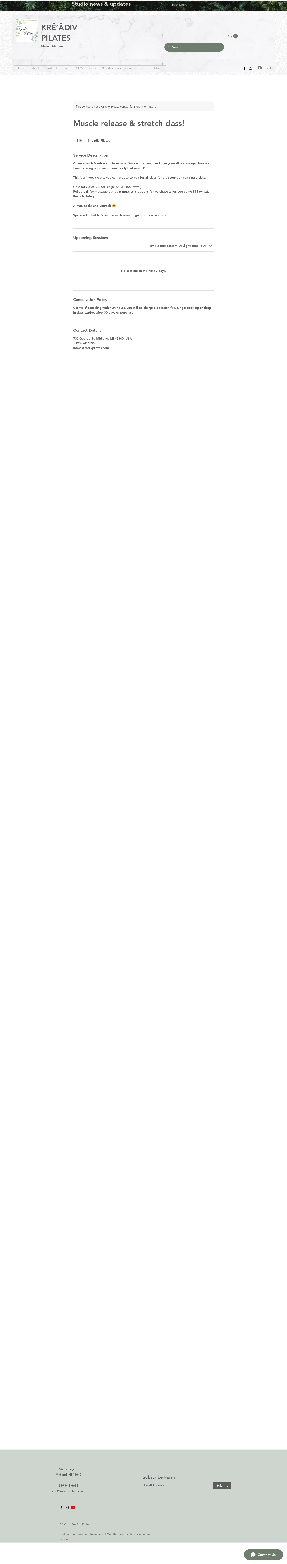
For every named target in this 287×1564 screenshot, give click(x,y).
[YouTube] (73, 1507)
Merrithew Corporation (121, 1534)
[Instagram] (250, 68)
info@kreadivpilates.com (68, 1491)
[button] (233, 36)
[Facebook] (245, 68)
